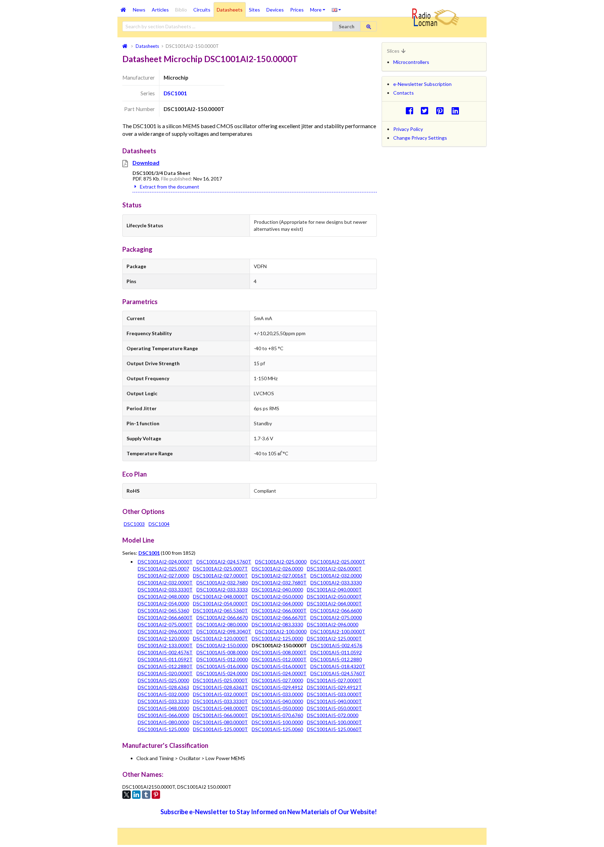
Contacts (403, 93)
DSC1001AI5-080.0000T (220, 722)
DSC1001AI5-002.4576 (336, 645)
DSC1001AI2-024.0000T (165, 562)
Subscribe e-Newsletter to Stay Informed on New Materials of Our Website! (268, 812)
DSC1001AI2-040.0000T (334, 589)
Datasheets (230, 10)
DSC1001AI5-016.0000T (279, 666)
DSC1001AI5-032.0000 (163, 694)
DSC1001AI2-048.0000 (163, 596)
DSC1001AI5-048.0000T (220, 708)
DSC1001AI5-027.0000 (277, 680)
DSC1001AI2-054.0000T (220, 603)
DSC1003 (134, 524)
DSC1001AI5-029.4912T (334, 687)
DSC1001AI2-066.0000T (279, 610)
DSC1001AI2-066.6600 (336, 610)
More (319, 7)
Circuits (201, 10)
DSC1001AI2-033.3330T (165, 589)
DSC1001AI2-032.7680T (279, 582)
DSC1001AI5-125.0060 (277, 729)
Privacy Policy (408, 129)
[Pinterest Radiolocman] (442, 110)
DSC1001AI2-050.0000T (334, 596)
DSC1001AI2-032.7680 (222, 582)
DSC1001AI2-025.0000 (281, 562)
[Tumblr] (146, 794)
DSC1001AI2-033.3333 (222, 589)
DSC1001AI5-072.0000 (332, 715)
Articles (160, 10)
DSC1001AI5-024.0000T (279, 673)
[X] (126, 794)
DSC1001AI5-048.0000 (163, 708)
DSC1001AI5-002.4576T (165, 652)
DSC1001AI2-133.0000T (165, 645)
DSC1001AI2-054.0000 (163, 603)
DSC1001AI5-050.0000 (277, 708)
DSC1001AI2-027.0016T (279, 576)
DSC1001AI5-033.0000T (334, 694)
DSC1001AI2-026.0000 (277, 569)
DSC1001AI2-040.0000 (277, 589)
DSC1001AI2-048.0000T (220, 596)
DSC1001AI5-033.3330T (220, 701)
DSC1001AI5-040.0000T (334, 701)
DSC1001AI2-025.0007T (220, 569)
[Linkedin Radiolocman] (457, 110)
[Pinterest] (156, 794)
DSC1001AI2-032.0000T (165, 582)
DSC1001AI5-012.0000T (279, 659)
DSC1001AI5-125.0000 (163, 729)
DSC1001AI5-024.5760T (337, 673)
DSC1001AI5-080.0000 (163, 722)
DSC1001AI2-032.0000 (336, 576)
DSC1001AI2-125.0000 (277, 638)
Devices (275, 10)
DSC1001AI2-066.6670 (222, 617)
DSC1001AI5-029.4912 (277, 687)
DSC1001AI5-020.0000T (165, 673)
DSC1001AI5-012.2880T (165, 666)
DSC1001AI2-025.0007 (163, 569)
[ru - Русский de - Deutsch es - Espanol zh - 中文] (336, 9)
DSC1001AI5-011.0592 (336, 652)
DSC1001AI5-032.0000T (220, 694)
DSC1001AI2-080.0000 (222, 624)
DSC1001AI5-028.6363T (220, 687)
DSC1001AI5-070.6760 (277, 715)
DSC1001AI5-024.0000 (222, 673)
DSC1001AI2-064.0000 (277, 603)
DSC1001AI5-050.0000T (334, 708)
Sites (254, 10)
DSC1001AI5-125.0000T (220, 729)
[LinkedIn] (136, 794)
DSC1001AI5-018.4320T (337, 666)
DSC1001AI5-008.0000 (222, 652)
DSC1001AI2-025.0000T (337, 562)
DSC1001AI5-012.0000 (222, 659)
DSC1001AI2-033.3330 (336, 582)
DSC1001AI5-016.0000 (222, 666)
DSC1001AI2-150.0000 (222, 645)
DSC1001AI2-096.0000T (165, 631)
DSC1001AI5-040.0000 (277, 701)
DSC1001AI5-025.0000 (163, 680)
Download (145, 162)
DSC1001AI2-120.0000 (163, 638)
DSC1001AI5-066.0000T (220, 715)
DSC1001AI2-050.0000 (277, 596)
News (139, 10)
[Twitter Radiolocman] (426, 110)
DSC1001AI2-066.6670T (279, 617)
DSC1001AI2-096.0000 (332, 624)
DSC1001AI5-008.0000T (279, 652)
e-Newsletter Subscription (422, 84)
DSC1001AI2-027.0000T (220, 576)
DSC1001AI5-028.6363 (163, 687)
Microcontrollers (411, 62)
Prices (297, 10)
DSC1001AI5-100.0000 (277, 722)
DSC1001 (175, 93)
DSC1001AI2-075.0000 (336, 617)
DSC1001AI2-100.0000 (281, 631)
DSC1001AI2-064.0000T (334, 603)
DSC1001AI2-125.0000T (334, 638)
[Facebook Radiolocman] (411, 110)
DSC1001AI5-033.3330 (163, 701)
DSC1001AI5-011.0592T (165, 659)
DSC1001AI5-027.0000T (334, 680)
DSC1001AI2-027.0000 (163, 576)
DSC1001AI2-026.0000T (334, 569)
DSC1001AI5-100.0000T (334, 722)
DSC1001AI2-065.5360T (220, 610)
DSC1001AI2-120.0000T (220, 638)
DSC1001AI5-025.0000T (220, 680)
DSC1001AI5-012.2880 (336, 659)
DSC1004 (159, 524)
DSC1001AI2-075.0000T (165, 624)
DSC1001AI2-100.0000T (337, 631)
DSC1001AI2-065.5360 (163, 610)
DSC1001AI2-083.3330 (277, 624)
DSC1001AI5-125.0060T (334, 729)
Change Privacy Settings (420, 138)
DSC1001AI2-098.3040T (223, 631)
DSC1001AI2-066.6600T (165, 617)
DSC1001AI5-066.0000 (163, 715)
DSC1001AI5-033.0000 (277, 694)
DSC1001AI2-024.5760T (223, 562)
